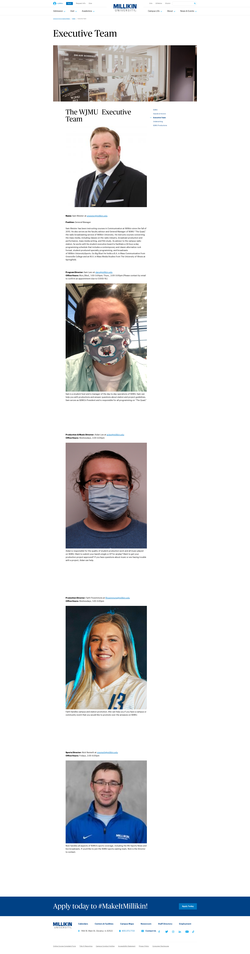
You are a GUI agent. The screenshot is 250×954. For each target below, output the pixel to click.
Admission (58, 11)
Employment (185, 924)
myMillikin (60, 3)
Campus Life (154, 11)
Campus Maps (127, 924)
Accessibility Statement (126, 946)
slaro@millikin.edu (103, 272)
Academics (87, 11)
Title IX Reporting (85, 946)
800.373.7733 (128, 931)
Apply (69, 3)
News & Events (187, 11)
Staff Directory (165, 924)
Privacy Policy (144, 946)
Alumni (167, 3)
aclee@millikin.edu (115, 435)
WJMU (73, 18)
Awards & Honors (159, 114)
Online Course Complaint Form (64, 946)
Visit (72, 11)
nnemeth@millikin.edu (107, 753)
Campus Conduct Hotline (105, 946)
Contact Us (150, 931)
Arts (150, 3)
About (170, 11)
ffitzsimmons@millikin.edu (117, 598)
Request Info (81, 3)
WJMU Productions (160, 125)
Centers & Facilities (104, 924)
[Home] (125, 8)
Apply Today (188, 906)
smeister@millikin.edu (97, 216)
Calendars (83, 924)
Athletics (158, 3)
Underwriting (158, 121)
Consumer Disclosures (160, 946)
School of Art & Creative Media (61, 18)
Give (90, 3)
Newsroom (146, 924)
